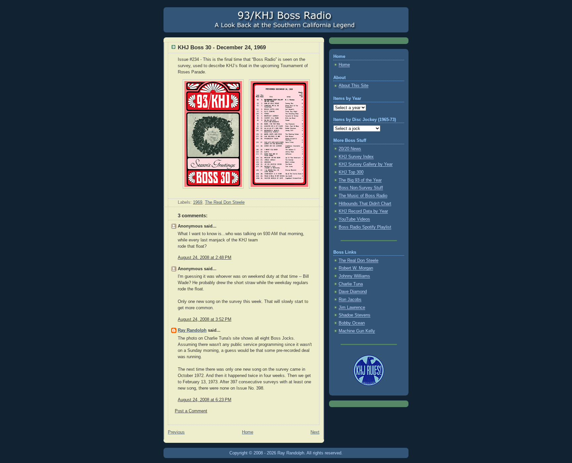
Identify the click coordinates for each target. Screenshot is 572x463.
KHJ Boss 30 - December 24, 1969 (222, 47)
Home (247, 432)
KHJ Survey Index (356, 156)
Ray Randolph (192, 330)
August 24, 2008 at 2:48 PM (204, 257)
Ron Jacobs (350, 299)
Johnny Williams (354, 276)
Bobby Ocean (352, 323)
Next (314, 432)
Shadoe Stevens (354, 315)
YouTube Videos (354, 219)
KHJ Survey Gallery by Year (366, 164)
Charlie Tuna (351, 284)
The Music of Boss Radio (363, 195)
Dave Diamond (353, 291)
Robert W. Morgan (356, 268)
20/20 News (350, 149)
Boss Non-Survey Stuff (361, 188)
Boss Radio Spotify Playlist (365, 227)
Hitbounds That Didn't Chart (365, 203)
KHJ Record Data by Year (363, 211)
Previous (176, 432)
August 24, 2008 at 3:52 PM (204, 319)
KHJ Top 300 (351, 172)
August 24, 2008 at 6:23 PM (204, 400)
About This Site (353, 85)
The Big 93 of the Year (360, 180)
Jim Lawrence (352, 307)
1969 (197, 202)
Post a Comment (191, 411)
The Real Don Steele (225, 202)
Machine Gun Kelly (357, 331)
